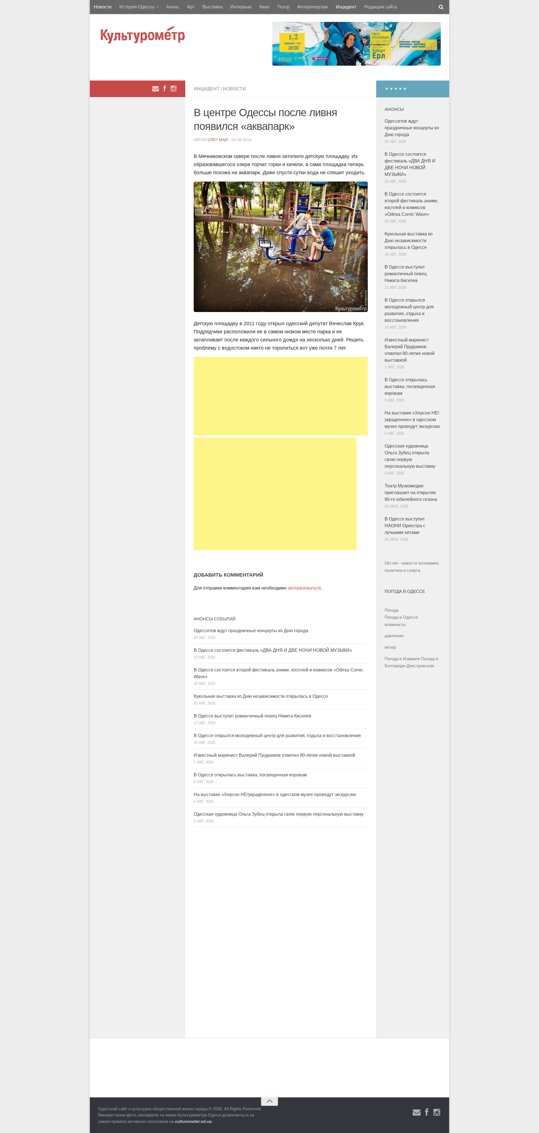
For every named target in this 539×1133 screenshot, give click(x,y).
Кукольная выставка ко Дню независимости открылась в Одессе (261, 696)
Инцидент (346, 6)
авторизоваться (304, 588)
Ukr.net (391, 563)
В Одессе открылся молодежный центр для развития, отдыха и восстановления (277, 735)
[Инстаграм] (173, 88)
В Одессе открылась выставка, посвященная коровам (250, 774)
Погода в (401, 617)
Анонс (172, 6)
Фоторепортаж (312, 6)
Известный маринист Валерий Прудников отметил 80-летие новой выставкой (274, 755)
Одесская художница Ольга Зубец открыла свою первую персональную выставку (279, 814)
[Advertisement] (281, 396)
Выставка (212, 6)
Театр (283, 6)
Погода (391, 610)
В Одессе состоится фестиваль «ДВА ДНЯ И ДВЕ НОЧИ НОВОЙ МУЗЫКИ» (273, 650)
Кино (264, 6)
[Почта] (155, 88)
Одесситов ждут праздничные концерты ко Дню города (251, 630)
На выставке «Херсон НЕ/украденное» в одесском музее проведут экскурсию (275, 794)
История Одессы (136, 6)
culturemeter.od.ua (193, 1121)
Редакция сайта (380, 6)
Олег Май (217, 139)
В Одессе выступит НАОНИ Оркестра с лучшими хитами (405, 526)
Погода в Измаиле (402, 658)
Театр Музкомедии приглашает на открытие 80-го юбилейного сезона (411, 492)
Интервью (241, 6)
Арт (191, 6)
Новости (102, 6)
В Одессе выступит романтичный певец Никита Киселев (252, 716)
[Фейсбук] (164, 88)
